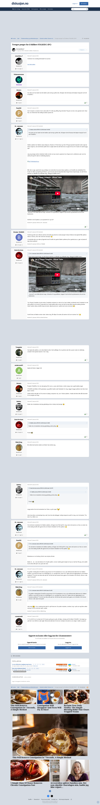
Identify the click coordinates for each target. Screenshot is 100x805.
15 (18, 378)
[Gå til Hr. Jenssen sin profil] (19, 131)
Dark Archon (18, 250)
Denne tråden (81, 9)
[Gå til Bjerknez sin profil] (69, 670)
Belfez (19, 401)
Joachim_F (21, 49)
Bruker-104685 (19, 232)
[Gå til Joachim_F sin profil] (14, 50)
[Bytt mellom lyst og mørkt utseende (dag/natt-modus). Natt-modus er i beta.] (71, 799)
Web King (18, 442)
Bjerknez (74, 669)
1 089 (18, 414)
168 (43, 664)
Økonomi (35, 666)
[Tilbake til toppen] (50, 791)
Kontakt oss (54, 799)
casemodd (18, 616)
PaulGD (18, 108)
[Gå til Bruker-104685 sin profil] (19, 237)
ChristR (15, 670)
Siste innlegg (17, 9)
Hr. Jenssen (19, 126)
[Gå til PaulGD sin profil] (19, 113)
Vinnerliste (50, 9)
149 (18, 121)
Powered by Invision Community (50, 802)
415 (18, 629)
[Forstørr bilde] (33, 161)
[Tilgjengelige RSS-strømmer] (87, 687)
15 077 (18, 139)
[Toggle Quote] (29, 129)
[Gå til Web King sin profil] (19, 447)
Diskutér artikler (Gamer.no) (32, 50)
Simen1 (73, 664)
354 (18, 455)
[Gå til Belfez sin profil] (19, 406)
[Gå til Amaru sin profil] (19, 95)
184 (37, 668)
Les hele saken (31, 64)
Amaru (18, 90)
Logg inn (74, 3)
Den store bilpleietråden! (19, 668)
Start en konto (31, 647)
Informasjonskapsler (64, 799)
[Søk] (87, 9)
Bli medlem (84, 3)
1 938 (18, 263)
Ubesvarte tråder (26, 9)
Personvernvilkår (45, 799)
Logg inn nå (68, 647)
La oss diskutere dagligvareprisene (22, 664)
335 (18, 360)
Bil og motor (28, 670)
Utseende (36, 799)
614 (18, 102)
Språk (30, 799)
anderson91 (19, 365)
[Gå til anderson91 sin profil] (19, 370)
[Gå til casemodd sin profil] (19, 621)
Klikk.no (56, 801)
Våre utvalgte (43, 9)
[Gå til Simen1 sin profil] (69, 665)
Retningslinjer (34, 9)
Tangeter (19, 347)
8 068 (18, 245)
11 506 (18, 68)
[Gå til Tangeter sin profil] (19, 352)
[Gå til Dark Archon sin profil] (19, 255)
